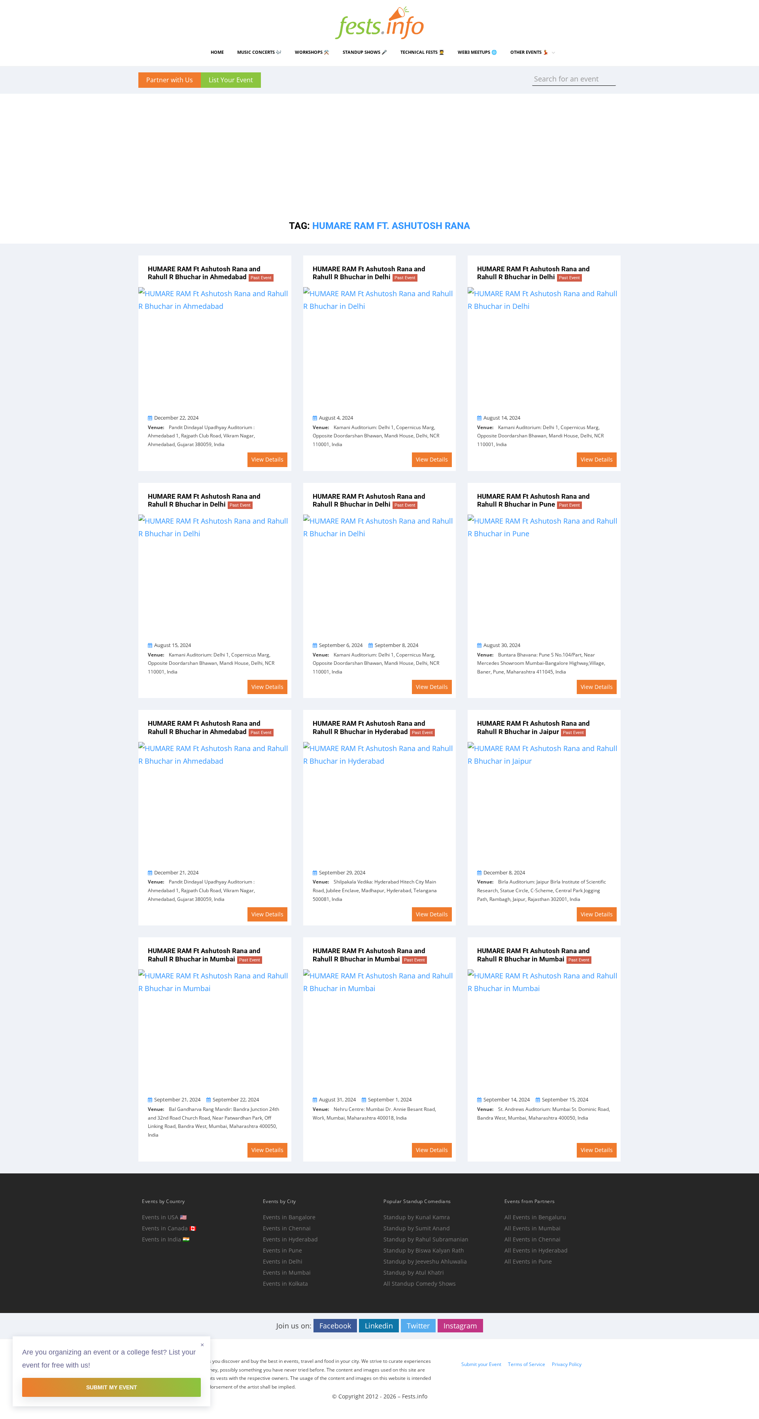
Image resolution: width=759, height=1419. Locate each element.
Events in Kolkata (285, 1283)
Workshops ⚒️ (312, 52)
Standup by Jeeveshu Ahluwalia (425, 1261)
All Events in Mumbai (532, 1228)
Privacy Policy (567, 1364)
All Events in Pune (528, 1261)
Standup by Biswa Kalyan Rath (423, 1250)
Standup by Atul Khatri (413, 1272)
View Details (267, 459)
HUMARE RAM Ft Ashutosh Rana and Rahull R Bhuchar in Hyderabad (373, 727)
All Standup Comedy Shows (419, 1283)
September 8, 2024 (396, 645)
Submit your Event (481, 1364)
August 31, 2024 (337, 1099)
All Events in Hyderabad (536, 1250)
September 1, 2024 (390, 1099)
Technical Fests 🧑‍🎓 (422, 52)
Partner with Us (169, 80)
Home (217, 52)
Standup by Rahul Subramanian (425, 1239)
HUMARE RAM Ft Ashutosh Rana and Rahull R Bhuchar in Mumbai (204, 955)
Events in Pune (282, 1250)
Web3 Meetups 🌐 (477, 52)
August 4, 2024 (336, 417)
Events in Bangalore (289, 1217)
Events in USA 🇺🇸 (164, 1217)
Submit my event (111, 1387)
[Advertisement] (379, 149)
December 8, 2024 (504, 872)
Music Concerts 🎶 (259, 52)
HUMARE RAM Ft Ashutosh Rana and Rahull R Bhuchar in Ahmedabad (210, 273)
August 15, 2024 (172, 645)
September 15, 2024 (565, 1099)
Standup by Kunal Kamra (416, 1217)
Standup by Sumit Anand (416, 1228)
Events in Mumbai (287, 1272)
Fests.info (414, 1396)
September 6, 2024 (341, 645)
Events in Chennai (287, 1228)
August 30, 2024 (501, 645)
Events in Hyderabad (290, 1239)
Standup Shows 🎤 (365, 52)
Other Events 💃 (529, 52)
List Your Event (231, 80)
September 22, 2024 (236, 1099)
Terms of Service (526, 1364)
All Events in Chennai (532, 1239)
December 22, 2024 (176, 417)
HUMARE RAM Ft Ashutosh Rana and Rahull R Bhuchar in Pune (533, 500)
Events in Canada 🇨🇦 (169, 1228)
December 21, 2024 (176, 872)
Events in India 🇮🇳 (165, 1239)
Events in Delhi (282, 1261)
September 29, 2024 (342, 872)
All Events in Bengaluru (535, 1217)
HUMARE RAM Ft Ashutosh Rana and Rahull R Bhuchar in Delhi (369, 273)
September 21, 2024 (177, 1099)
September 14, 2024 (506, 1099)
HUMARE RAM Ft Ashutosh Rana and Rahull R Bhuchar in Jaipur (533, 727)
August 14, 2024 (501, 417)
